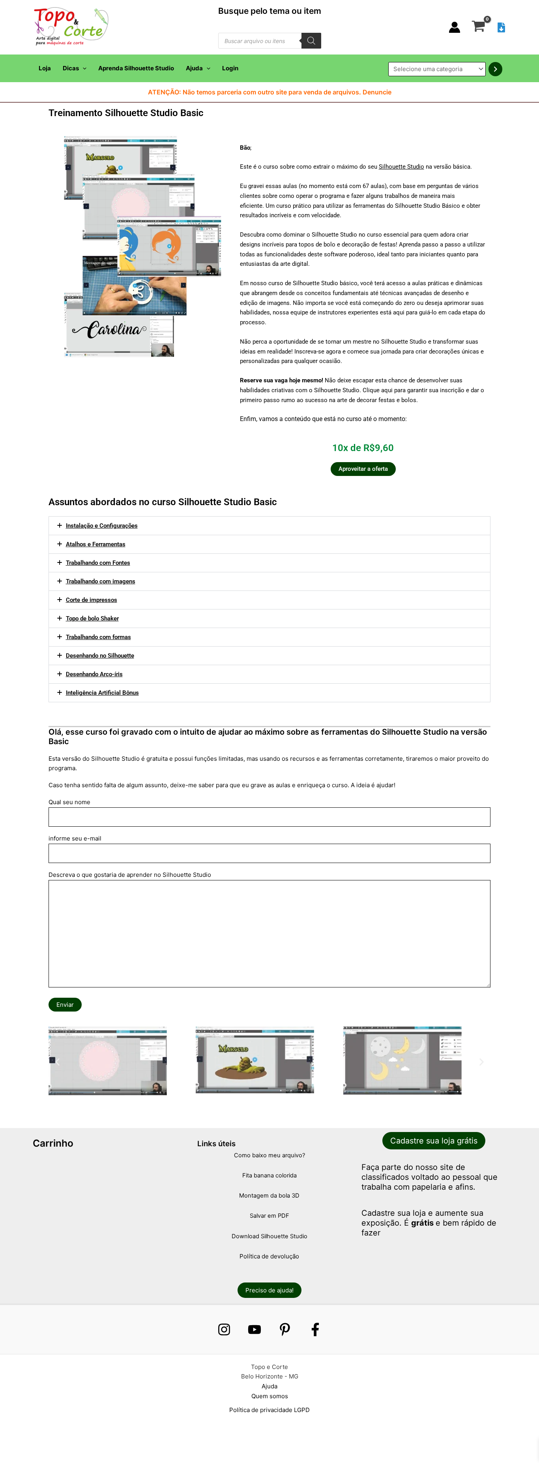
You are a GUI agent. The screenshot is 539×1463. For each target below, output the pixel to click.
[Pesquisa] (311, 41)
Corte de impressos (91, 600)
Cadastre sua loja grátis (433, 1140)
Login (230, 68)
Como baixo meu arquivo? (269, 1155)
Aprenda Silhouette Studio (136, 68)
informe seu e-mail (75, 838)
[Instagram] (224, 1329)
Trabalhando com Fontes (98, 562)
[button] (82, 68)
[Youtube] (254, 1329)
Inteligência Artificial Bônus (102, 692)
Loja (45, 68)
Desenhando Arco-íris (94, 674)
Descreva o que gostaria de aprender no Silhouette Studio (130, 874)
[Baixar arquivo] (501, 27)
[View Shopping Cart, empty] (478, 27)
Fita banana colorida (269, 1175)
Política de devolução (269, 1256)
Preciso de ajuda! (269, 1290)
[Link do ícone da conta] (454, 27)
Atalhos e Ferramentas (95, 544)
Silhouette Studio (401, 166)
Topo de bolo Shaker (92, 618)
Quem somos (269, 1396)
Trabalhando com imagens (100, 581)
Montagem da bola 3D (269, 1195)
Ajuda (194, 68)
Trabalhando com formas (98, 637)
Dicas (71, 68)
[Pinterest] (285, 1329)
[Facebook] (315, 1329)
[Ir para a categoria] (495, 69)
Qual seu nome (69, 802)
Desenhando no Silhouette (100, 655)
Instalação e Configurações (102, 525)
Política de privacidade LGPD (269, 1410)
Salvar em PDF (269, 1215)
